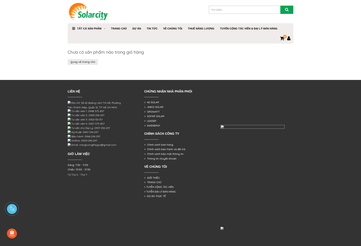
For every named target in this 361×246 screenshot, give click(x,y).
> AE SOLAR (151, 102)
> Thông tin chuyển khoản (160, 158)
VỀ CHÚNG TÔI (172, 28)
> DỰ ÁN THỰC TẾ (155, 196)
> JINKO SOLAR (153, 106)
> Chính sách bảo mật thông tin (164, 153)
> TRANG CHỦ (152, 182)
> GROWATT (152, 111)
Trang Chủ (119, 28)
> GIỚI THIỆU (152, 177)
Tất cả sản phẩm (89, 28)
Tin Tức (152, 28)
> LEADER (150, 120)
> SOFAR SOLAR (154, 116)
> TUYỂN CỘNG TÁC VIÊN (159, 186)
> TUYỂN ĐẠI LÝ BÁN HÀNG (160, 191)
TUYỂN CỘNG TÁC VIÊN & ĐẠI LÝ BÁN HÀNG (248, 28)
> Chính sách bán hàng (158, 144)
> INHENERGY (152, 125)
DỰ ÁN (136, 28)
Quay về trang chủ (82, 62)
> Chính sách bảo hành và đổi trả (164, 149)
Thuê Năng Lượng (201, 28)
